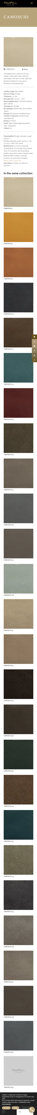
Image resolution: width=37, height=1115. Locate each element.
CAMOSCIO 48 (9, 1017)
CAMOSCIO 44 (9, 876)
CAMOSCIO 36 (8, 736)
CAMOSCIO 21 (9, 490)
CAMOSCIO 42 (9, 806)
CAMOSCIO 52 (8, 1052)
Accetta (6, 1108)
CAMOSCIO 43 (8, 841)
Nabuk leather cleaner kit (12, 160)
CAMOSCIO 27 (9, 560)
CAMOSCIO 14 (9, 384)
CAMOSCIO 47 (9, 982)
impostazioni (6, 1104)
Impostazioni (25, 1108)
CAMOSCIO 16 (9, 419)
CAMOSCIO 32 (8, 665)
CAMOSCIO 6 (8, 279)
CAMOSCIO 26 (9, 525)
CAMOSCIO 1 (8, 208)
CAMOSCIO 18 (9, 454)
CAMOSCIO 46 (9, 947)
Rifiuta (15, 1108)
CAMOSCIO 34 (8, 700)
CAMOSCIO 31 (8, 630)
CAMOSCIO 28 (9, 595)
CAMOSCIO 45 (8, 911)
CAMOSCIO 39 (8, 771)
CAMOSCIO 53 (8, 1087)
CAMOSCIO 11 (8, 349)
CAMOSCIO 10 (9, 314)
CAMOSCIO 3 (8, 243)
